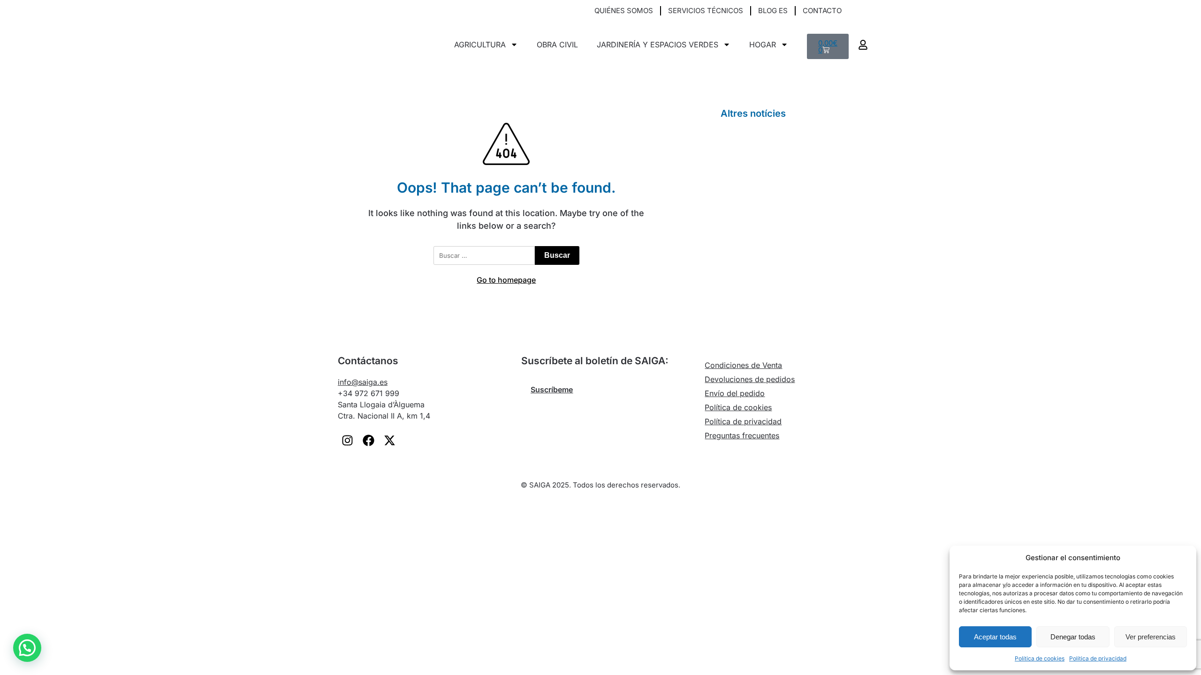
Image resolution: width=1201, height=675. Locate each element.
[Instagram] (347, 440)
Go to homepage (506, 280)
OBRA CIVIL (557, 44)
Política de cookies (1039, 658)
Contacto (822, 10)
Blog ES (773, 10)
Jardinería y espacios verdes (657, 44)
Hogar (762, 44)
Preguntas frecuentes (742, 435)
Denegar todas (1072, 637)
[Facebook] (368, 440)
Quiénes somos (623, 10)
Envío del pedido (735, 393)
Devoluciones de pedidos (750, 379)
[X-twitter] (389, 440)
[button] (860, 11)
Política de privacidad (1097, 658)
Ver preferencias (1150, 637)
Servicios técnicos (705, 10)
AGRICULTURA (480, 44)
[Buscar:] (484, 255)
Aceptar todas (995, 637)
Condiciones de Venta (743, 365)
